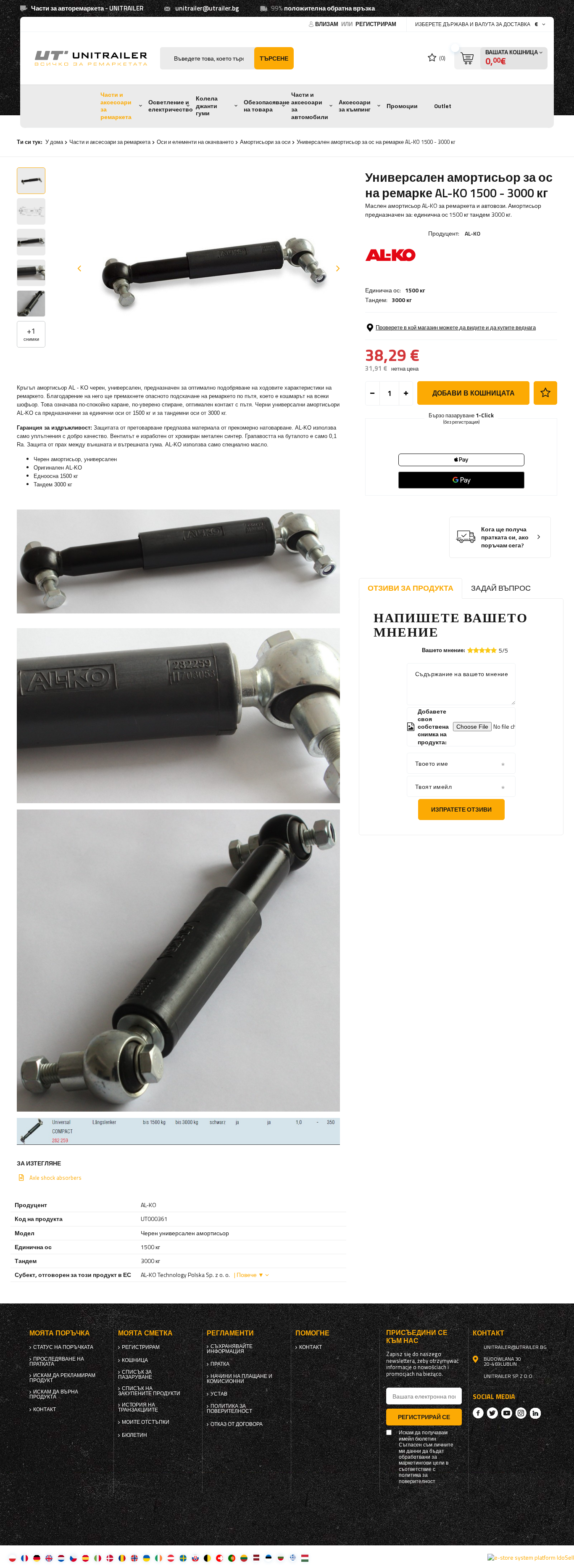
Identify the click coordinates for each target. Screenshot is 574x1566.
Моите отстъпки (145, 1422)
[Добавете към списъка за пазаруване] (545, 393)
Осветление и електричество (170, 106)
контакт (44, 1409)
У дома (54, 142)
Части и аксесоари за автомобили (309, 105)
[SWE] (183, 1558)
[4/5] (488, 650)
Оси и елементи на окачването (195, 142)
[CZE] (73, 1558)
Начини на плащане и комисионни (239, 1379)
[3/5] (482, 650)
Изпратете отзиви (461, 809)
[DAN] (110, 1558)
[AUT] (171, 1558)
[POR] (232, 1558)
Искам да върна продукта (53, 1394)
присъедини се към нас (417, 1337)
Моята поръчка (59, 1333)
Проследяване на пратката (56, 1361)
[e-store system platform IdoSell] (530, 1557)
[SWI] (219, 1558)
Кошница (135, 1360)
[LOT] (256, 1558)
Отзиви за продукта (410, 588)
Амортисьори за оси (265, 142)
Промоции (402, 106)
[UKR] (146, 1558)
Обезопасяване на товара (267, 106)
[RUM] (122, 1558)
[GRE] (293, 1558)
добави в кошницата (473, 393)
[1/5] (470, 650)
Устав (219, 1393)
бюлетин (134, 1435)
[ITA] (98, 1558)
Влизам (327, 24)
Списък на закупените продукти (149, 1391)
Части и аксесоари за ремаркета (116, 105)
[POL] (12, 1558)
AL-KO (472, 233)
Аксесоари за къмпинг (355, 106)
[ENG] (49, 1558)
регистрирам (375, 24)
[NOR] (134, 1558)
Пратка (220, 1364)
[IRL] (159, 1558)
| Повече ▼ (249, 1274)
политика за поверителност (229, 1409)
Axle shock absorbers (55, 1177)
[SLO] (195, 1558)
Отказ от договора (237, 1424)
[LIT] (244, 1558)
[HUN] (305, 1558)
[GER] (37, 1558)
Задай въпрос (501, 588)
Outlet (442, 106)
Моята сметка (145, 1333)
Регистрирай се (424, 1416)
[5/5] (494, 650)
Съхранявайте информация (230, 1349)
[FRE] (24, 1558)
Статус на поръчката (63, 1347)
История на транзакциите (138, 1407)
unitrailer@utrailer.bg (207, 8)
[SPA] (85, 1558)
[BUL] (280, 1558)
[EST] (268, 1558)
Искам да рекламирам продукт (62, 1378)
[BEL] (207, 1558)
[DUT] (61, 1558)
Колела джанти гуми (207, 105)
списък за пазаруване (135, 1375)
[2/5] (476, 650)
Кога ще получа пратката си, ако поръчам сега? (505, 537)
